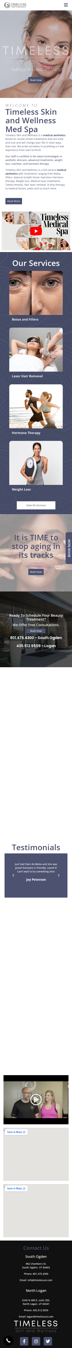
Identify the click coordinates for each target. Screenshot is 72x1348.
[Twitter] (48, 1341)
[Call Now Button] (8, 1340)
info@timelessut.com (40, 1280)
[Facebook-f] (24, 1341)
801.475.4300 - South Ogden (36, 637)
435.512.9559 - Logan (36, 645)
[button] (13, 875)
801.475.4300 (40, 1273)
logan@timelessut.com (40, 1316)
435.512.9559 (40, 1310)
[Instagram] (36, 1341)
